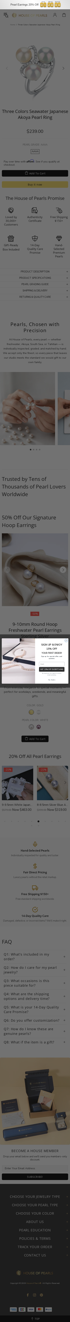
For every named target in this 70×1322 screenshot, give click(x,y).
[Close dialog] (66, 640)
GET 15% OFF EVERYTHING (51, 669)
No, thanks (51, 680)
